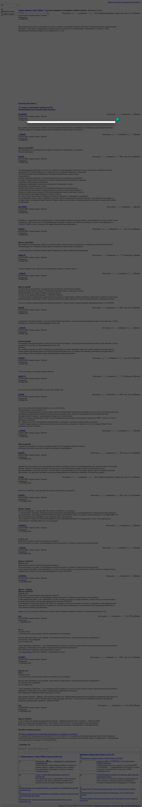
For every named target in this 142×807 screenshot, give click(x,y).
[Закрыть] (117, 119)
